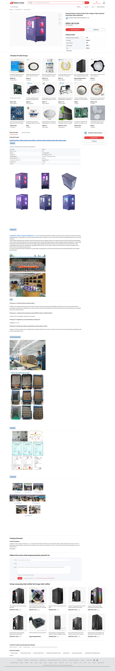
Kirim (20, 578)
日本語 (31, 662)
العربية (71, 662)
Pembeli (78, 6)
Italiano (55, 662)
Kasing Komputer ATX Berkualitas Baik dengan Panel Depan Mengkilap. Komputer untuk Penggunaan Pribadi (57, 634)
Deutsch (45, 662)
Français (35, 662)
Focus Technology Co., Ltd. (54, 665)
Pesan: (15, 567)
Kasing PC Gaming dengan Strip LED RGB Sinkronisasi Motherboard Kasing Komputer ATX (76, 607)
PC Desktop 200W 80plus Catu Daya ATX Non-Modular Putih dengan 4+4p (32, 98)
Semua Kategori (14, 6)
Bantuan (86, 6)
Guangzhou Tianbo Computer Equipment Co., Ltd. (79, 17)
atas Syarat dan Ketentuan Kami (104, 666)
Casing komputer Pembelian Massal (92, 653)
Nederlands (76, 662)
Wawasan (82, 660)
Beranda (11, 9)
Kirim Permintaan (75, 29)
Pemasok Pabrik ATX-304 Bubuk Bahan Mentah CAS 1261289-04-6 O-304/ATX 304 (49, 122)
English (17, 662)
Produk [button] (30, 2)
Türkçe (89, 662)
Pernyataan (26, 660)
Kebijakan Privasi (43, 660)
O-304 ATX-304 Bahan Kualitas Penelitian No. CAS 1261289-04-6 (81, 98)
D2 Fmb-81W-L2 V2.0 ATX (15, 98)
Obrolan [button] (96, 29)
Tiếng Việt (94, 662)
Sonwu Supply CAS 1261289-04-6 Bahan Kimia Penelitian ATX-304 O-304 (49, 98)
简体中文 (21, 662)
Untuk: (15, 563)
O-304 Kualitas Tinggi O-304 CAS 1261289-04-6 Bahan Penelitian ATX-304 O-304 (97, 122)
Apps (93, 6)
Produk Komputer (18, 9)
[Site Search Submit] (87, 2)
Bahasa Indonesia (101, 662)
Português (50, 662)
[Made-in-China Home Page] (17, 2)
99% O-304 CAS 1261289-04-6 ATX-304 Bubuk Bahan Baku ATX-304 (97, 98)
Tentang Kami (19, 660)
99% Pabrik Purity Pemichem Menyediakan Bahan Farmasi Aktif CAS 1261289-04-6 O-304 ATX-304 (33, 122)
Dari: (16, 560)
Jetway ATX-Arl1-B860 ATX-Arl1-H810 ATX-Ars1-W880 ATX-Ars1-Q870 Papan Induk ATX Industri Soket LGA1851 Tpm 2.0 (81, 122)
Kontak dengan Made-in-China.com (54, 660)
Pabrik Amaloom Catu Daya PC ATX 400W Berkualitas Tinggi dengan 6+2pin (65, 98)
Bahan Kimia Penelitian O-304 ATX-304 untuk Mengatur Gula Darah (49, 75)
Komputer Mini (66, 653)
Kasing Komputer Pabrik (38, 653)
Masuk (104, 3)
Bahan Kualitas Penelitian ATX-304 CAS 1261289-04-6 (97, 75)
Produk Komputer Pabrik (25, 653)
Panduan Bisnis (89, 660)
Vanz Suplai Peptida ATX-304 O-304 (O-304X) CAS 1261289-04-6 (65, 75)
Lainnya (11, 655)
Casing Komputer (27, 9)
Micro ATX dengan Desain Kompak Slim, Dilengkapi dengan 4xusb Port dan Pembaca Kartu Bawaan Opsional (81, 75)
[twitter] (97, 660)
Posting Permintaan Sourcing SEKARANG (45, 578)
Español (40, 662)
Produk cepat (64, 660)
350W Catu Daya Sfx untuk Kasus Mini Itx (37, 632)
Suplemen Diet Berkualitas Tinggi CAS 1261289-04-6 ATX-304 (32, 75)
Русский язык (61, 662)
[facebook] (94, 660)
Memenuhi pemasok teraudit (74, 660)
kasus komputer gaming (77, 653)
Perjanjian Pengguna (34, 660)
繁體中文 (26, 662)
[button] (83, 2)
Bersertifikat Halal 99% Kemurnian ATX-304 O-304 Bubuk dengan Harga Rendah (17, 75)
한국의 (66, 662)
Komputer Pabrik (14, 653)
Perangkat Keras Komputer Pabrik (53, 653)
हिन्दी (80, 662)
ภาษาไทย (84, 662)
